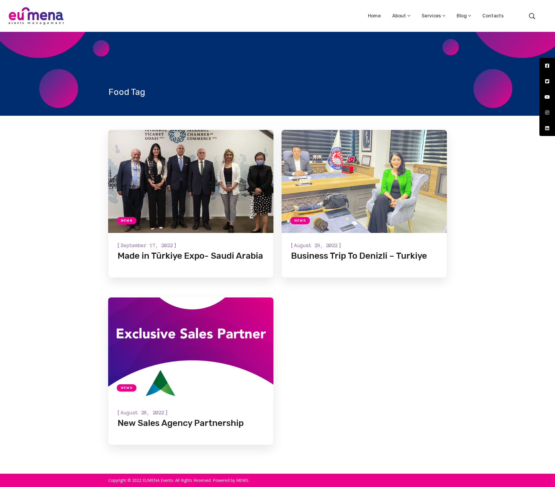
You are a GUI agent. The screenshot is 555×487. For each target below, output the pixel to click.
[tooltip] (547, 65)
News (126, 220)
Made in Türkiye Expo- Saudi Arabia (190, 256)
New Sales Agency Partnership (181, 423)
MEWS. (242, 480)
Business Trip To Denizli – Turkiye (359, 256)
